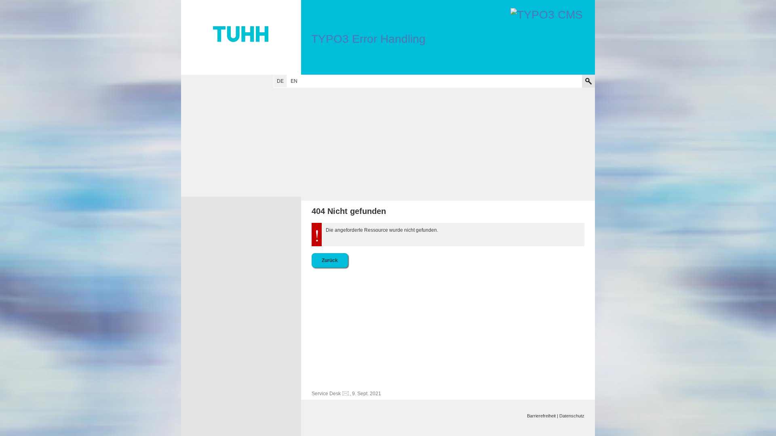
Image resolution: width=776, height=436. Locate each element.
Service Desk (326, 393)
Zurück (330, 260)
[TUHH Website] (241, 37)
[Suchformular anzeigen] (588, 81)
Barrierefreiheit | (542, 415)
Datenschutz (571, 415)
